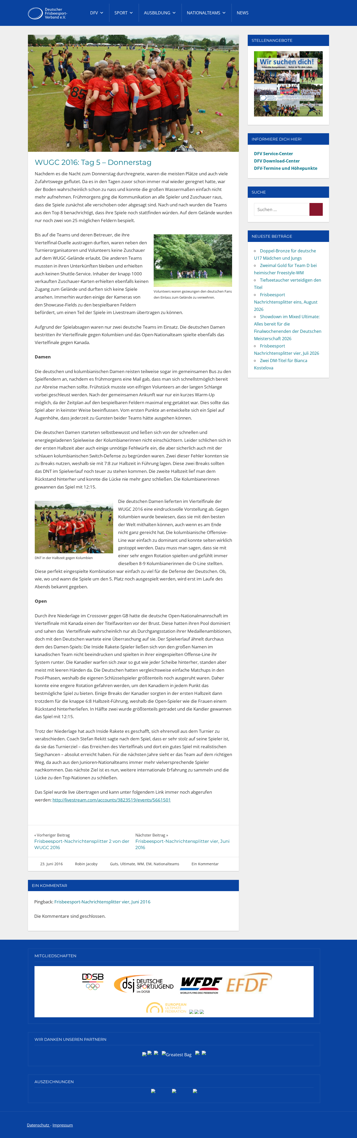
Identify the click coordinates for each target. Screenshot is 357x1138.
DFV (94, 13)
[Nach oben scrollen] (344, 1125)
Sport (121, 13)
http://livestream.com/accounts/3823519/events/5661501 (112, 800)
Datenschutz (38, 1125)
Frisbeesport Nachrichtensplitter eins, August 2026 (286, 302)
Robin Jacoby (86, 863)
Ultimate (127, 863)
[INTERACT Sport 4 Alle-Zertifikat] (153, 1093)
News (243, 13)
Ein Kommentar (205, 863)
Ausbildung (157, 13)
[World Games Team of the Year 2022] (174, 1093)
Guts (114, 863)
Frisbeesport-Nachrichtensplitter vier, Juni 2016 (102, 902)
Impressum (63, 1125)
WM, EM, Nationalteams (158, 863)
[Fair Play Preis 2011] (195, 1093)
